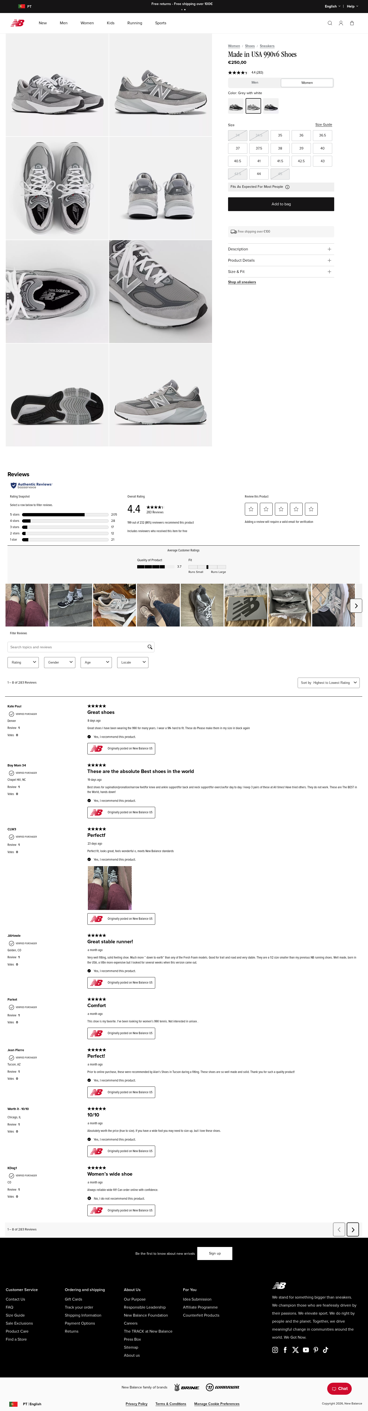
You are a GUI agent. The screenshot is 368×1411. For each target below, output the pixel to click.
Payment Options (80, 1323)
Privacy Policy (136, 1404)
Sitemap (131, 1347)
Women (234, 46)
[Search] (330, 23)
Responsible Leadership (145, 1307)
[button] (341, 23)
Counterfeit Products (201, 1315)
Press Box (132, 1339)
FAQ (9, 1307)
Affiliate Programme (200, 1307)
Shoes (250, 46)
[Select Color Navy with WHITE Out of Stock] (271, 106)
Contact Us (15, 1299)
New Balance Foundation (146, 1315)
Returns (71, 1331)
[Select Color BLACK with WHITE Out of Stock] (236, 106)
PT (32, 1404)
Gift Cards (73, 1299)
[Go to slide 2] (185, 10)
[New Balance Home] (19, 23)
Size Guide (323, 124)
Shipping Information (83, 1315)
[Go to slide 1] (182, 10)
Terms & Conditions (170, 1404)
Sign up (215, 1253)
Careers (130, 1323)
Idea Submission (197, 1299)
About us (132, 1355)
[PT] (18, 6)
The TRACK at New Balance (148, 1331)
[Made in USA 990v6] (57, 84)
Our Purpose (135, 1299)
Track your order (79, 1307)
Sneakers (267, 46)
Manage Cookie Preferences (217, 1404)
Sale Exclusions (19, 1323)
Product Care (17, 1331)
